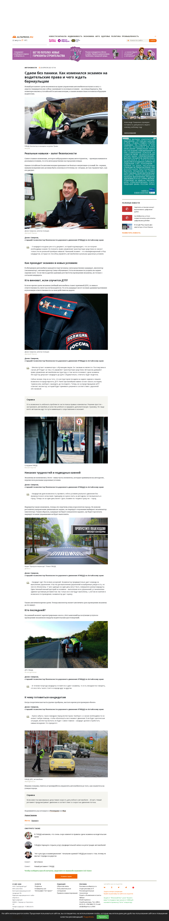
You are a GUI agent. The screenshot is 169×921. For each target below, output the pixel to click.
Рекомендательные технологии (86, 892)
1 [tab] (152, 132)
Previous (124, 110)
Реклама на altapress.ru (88, 886)
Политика (116, 36)
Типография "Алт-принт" (44, 891)
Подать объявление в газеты (90, 895)
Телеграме (54, 811)
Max (64, 811)
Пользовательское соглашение (64, 890)
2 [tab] (153, 132)
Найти (152, 40)
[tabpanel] (139, 119)
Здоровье (105, 36)
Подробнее (88, 917)
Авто (97, 36)
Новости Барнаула (58, 36)
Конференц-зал (40, 889)
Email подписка (84, 900)
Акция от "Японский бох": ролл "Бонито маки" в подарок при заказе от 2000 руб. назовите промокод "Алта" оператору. (119, 900)
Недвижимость (75, 36)
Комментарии (66, 876)
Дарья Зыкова (31, 815)
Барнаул (35, 821)
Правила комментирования (67, 893)
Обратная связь (63, 886)
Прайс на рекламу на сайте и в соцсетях (118, 894)
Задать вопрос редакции (113, 891)
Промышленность (130, 36)
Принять (103, 917)
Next (154, 110)
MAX (93, 906)
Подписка (38, 886)
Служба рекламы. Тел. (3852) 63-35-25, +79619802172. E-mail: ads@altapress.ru (90, 904)
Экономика (88, 36)
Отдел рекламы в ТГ (86, 889)
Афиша (81, 898)
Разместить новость (131, 233)
